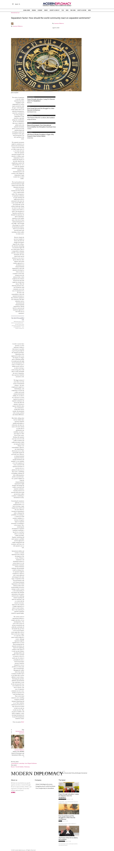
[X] (15, 33)
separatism (21, 733)
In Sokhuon (29, 128)
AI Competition (30, 132)
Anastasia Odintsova (18, 26)
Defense (29, 106)
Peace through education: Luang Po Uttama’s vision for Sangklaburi (69, 795)
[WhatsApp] (18, 33)
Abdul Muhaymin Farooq (31, 111)
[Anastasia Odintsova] (12, 24)
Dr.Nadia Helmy (30, 137)
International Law (15, 12)
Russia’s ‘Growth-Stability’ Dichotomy (20, 767)
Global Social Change (31, 96)
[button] (17, 4)
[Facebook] (12, 33)
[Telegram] (27, 33)
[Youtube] (14, 792)
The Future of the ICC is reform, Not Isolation (41, 117)
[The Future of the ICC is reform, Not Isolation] (69, 831)
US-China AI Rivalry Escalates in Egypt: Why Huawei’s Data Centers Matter (40, 135)
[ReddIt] (24, 33)
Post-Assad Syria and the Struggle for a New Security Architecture (67, 817)
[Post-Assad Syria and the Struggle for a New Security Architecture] (69, 809)
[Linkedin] (21, 33)
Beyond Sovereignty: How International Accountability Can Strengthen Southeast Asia (41, 126)
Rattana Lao (29, 102)
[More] (30, 33)
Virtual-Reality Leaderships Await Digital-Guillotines (24, 763)
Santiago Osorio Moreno (31, 119)
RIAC (22, 722)
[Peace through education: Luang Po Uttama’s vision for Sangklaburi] (69, 787)
